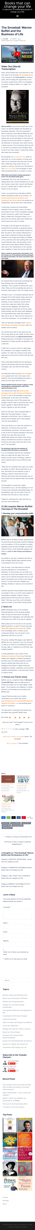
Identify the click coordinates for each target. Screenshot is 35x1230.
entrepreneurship (19, 157)
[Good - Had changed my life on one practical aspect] (8, 729)
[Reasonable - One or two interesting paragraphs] (4, 729)
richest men (6, 825)
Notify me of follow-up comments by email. (15, 953)
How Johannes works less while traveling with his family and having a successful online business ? (17, 1087)
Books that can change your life (17, 5)
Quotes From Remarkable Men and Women (17, 1041)
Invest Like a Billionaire (10, 1025)
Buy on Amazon (12, 743)
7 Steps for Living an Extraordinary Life (18, 837)
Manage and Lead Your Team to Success (16, 1029)
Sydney (24, 1227)
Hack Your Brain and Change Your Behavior (17, 1022)
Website (6, 941)
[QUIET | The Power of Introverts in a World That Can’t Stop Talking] (25, 1169)
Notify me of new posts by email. (16, 959)
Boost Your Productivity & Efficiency (15, 998)
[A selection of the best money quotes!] (8, 798)
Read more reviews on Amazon (13, 736)
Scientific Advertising (7, 783)
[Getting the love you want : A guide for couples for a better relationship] (25, 1154)
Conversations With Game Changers (15, 1016)
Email (5, 932)
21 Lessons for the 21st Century (13, 1107)
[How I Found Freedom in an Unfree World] (10, 1154)
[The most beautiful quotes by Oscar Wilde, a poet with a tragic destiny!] (10, 1169)
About (5, 1204)
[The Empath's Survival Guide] (25, 1139)
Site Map (6, 1200)
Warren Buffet (7, 827)
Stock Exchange (9, 168)
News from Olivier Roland (11, 1032)
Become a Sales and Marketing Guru (15, 995)
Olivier (5, 39)
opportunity (26, 823)
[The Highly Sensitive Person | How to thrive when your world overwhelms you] (25, 1183)
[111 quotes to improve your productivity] (23, 779)
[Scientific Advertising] (8, 779)
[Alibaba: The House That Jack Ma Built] (25, 1125)
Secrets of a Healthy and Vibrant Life (15, 1044)
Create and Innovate (10, 1019)
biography (5, 823)
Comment (7, 907)
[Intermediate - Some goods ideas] (6, 729)
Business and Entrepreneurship (13, 1001)
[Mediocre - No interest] (2, 729)
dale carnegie (15, 823)
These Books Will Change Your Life (13, 40)
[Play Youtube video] (17, 54)
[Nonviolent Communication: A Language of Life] (10, 1139)
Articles (5, 1197)
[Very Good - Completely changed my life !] (10, 729)
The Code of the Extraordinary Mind (15, 1104)
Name (5, 923)
